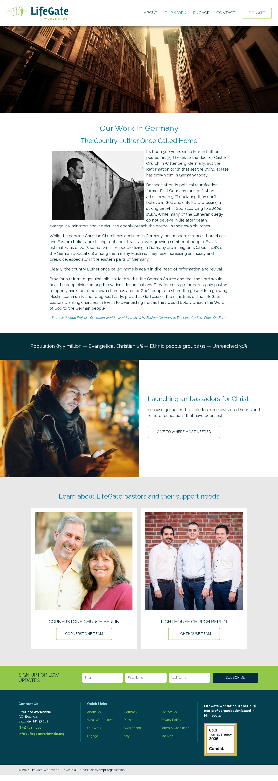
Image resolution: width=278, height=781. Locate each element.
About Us (94, 712)
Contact (225, 12)
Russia (128, 720)
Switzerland (132, 728)
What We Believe (100, 720)
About (150, 12)
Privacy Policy (171, 720)
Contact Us (169, 712)
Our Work (175, 12)
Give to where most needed (184, 432)
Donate (257, 13)
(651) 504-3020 (29, 727)
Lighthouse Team (194, 634)
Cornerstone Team (84, 634)
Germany (130, 712)
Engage (201, 12)
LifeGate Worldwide (38, 13)
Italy (127, 736)
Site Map (167, 736)
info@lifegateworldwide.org (41, 734)
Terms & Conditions (175, 728)
